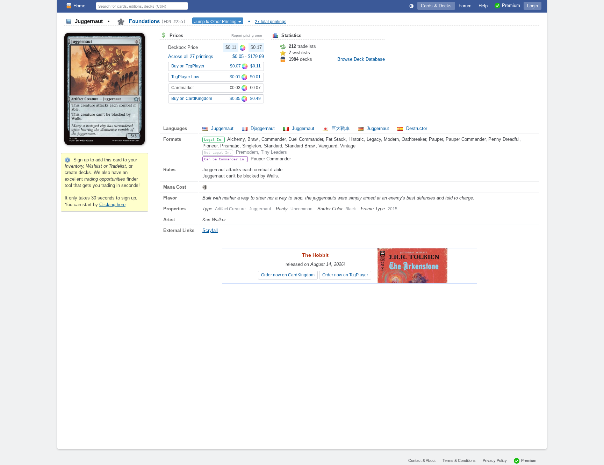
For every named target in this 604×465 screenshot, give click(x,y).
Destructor (416, 128)
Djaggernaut (262, 128)
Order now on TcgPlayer (345, 275)
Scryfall (210, 230)
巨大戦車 (340, 128)
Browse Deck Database (361, 59)
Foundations (157, 21)
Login (532, 5)
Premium (528, 460)
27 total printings (270, 21)
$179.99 (256, 56)
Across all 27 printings (190, 56)
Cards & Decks (436, 5)
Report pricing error (246, 35)
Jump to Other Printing (216, 21)
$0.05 (238, 56)
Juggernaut (222, 128)
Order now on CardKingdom (288, 275)
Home (79, 5)
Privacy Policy (495, 460)
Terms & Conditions (459, 460)
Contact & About (422, 460)
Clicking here (112, 204)
